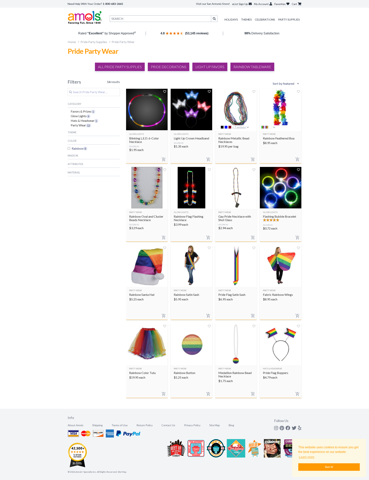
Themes (246, 19)
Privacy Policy (192, 425)
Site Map (214, 425)
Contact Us (168, 425)
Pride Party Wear (123, 42)
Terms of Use (119, 425)
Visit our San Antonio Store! (213, 3)
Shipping (97, 425)
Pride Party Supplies (94, 42)
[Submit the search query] (70, 92)
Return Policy (144, 425)
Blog (231, 425)
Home (72, 42)
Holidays (231, 19)
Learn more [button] (306, 457)
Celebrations (265, 19)
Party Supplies (289, 19)
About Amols (75, 425)
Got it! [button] (329, 466)
